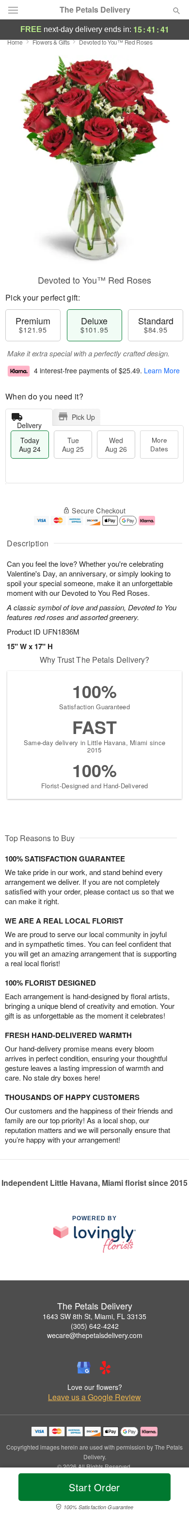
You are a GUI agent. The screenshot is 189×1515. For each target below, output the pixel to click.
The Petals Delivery (95, 10)
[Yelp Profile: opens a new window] (105, 1367)
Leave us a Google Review (94, 1397)
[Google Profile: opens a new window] (84, 1367)
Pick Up (83, 417)
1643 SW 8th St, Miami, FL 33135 (94, 1316)
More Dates (159, 444)
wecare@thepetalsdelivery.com (94, 1335)
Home (15, 42)
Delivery (29, 423)
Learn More (162, 370)
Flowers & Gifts (51, 42)
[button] (168, 1493)
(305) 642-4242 (95, 1326)
